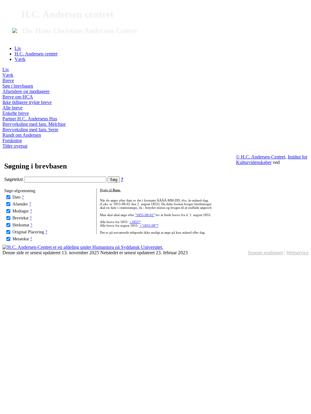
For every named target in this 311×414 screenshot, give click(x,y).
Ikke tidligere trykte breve (27, 102)
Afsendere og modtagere (26, 91)
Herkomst (20, 224)
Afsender (20, 204)
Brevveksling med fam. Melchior (34, 124)
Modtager (20, 211)
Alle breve (12, 107)
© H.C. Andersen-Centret (260, 156)
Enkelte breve (15, 113)
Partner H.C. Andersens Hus (29, 118)
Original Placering (28, 231)
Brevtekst (20, 217)
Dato (16, 197)
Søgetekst (14, 179)
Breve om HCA (17, 96)
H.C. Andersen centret (36, 53)
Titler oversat (14, 146)
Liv (18, 48)
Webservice (297, 252)
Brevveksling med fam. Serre (30, 129)
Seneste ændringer (265, 252)
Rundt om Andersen (21, 135)
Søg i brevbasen (17, 85)
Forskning (12, 140)
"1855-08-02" (145, 215)
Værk (20, 59)
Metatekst (20, 238)
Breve (8, 80)
